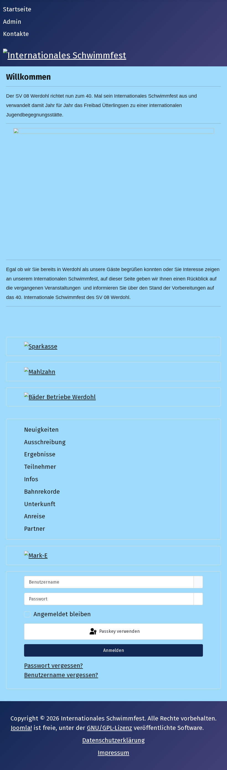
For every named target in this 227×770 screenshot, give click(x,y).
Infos (31, 479)
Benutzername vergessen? (61, 675)
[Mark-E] (36, 555)
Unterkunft (39, 504)
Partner (34, 528)
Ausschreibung (45, 442)
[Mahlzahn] (39, 371)
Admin (12, 21)
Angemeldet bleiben (62, 614)
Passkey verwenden (119, 631)
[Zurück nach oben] (219, 762)
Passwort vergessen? (53, 665)
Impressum (113, 752)
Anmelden (113, 650)
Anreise (34, 516)
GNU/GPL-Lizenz (109, 728)
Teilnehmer (40, 466)
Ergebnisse (39, 454)
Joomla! (21, 728)
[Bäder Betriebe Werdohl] (60, 396)
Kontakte (16, 34)
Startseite (17, 9)
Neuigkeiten (41, 429)
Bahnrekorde (42, 491)
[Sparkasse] (40, 346)
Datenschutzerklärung (113, 740)
